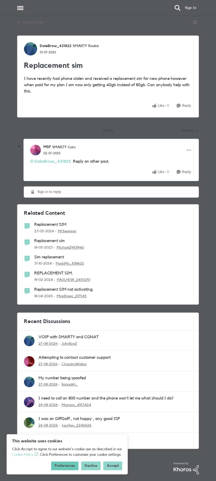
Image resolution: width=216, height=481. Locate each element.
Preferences (65, 466)
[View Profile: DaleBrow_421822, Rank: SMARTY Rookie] (30, 48)
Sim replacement (49, 257)
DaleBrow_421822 (55, 46)
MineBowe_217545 (72, 296)
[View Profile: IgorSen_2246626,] (29, 422)
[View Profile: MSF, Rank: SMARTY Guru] (35, 150)
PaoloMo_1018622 (70, 263)
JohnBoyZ (69, 344)
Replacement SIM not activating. (64, 289)
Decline (91, 466)
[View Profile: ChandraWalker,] (29, 361)
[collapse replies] (19, 146)
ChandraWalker (74, 364)
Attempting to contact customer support (74, 357)
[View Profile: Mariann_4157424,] (29, 402)
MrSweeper (67, 231)
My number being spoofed (62, 378)
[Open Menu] (195, 22)
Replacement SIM (50, 224)
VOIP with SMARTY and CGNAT (68, 337)
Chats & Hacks (33, 22)
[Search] (177, 8)
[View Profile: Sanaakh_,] (29, 382)
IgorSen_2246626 (76, 425)
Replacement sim (49, 241)
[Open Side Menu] (20, 8)
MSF (47, 147)
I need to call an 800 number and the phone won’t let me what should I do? (105, 398)
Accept (113, 466)
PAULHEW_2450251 (73, 280)
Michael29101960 (70, 247)
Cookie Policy (22, 455)
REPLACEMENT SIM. (53, 273)
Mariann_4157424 (76, 405)
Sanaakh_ (69, 384)
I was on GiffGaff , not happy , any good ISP (79, 419)
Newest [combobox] (190, 131)
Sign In (190, 8)
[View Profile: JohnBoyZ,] (29, 341)
